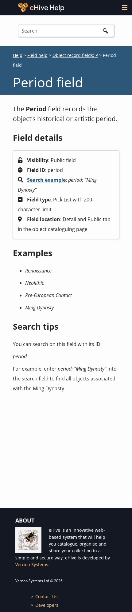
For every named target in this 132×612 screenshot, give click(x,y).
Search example (46, 180)
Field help (37, 55)
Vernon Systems (31, 564)
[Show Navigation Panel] (124, 7)
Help (17, 55)
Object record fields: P (75, 55)
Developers (46, 605)
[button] (105, 31)
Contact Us (46, 596)
